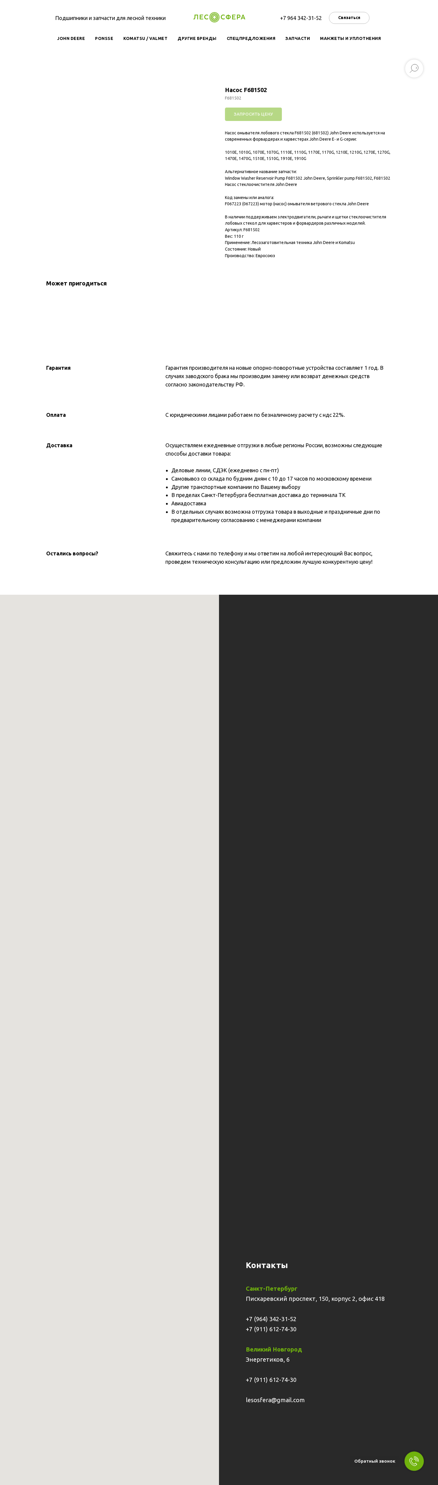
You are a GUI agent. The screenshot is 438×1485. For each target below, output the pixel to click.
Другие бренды (197, 38)
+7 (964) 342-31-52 (271, 1318)
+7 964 (288, 18)
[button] (349, 18)
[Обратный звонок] (414, 1461)
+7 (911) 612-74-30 (271, 1329)
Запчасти (297, 38)
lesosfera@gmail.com (275, 1400)
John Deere (71, 38)
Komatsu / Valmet (145, 38)
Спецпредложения (251, 38)
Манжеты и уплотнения (350, 38)
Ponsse (104, 38)
